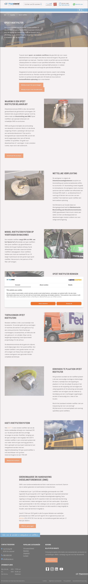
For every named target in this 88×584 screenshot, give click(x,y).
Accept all (69, 303)
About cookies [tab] (44, 285)
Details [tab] (70, 285)
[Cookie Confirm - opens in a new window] (75, 280)
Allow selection (43, 303)
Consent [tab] (17, 285)
